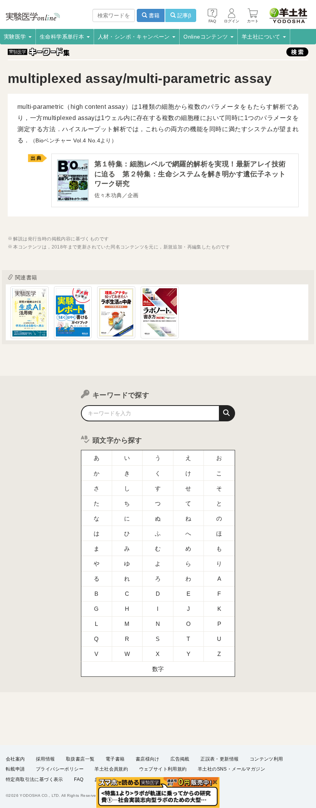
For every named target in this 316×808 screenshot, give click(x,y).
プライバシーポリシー (60, 769)
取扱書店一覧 (80, 759)
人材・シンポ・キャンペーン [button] (135, 37)
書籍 (153, 15)
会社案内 (15, 759)
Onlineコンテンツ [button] (206, 37)
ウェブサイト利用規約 (163, 769)
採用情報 (45, 759)
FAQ (78, 779)
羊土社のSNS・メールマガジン (231, 769)
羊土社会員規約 (111, 769)
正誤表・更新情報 (219, 759)
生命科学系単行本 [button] (63, 37)
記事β (183, 15)
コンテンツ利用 (266, 759)
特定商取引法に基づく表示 (34, 779)
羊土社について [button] (262, 37)
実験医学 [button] (16, 37)
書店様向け (148, 759)
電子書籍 (115, 759)
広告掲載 (180, 759)
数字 (158, 669)
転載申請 (15, 769)
